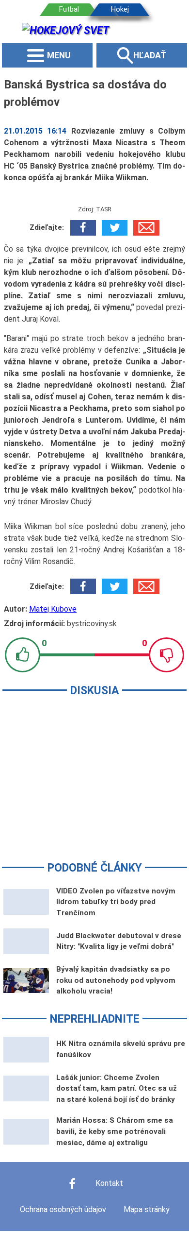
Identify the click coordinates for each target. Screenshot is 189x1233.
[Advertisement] (94, 785)
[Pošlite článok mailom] (146, 228)
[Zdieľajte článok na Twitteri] (114, 228)
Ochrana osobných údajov (63, 1209)
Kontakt (109, 1183)
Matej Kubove (53, 609)
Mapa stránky (147, 1209)
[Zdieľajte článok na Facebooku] (83, 228)
